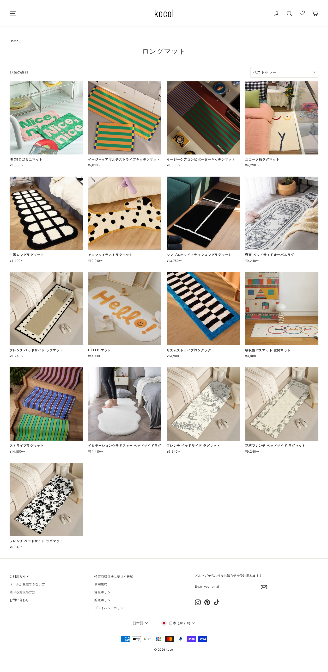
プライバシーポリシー (110, 608)
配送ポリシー (104, 600)
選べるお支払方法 (22, 592)
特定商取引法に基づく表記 (113, 576)
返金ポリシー (104, 592)
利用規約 (100, 584)
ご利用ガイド (19, 576)
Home (14, 41)
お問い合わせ (19, 600)
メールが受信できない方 (27, 584)
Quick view (46, 148)
